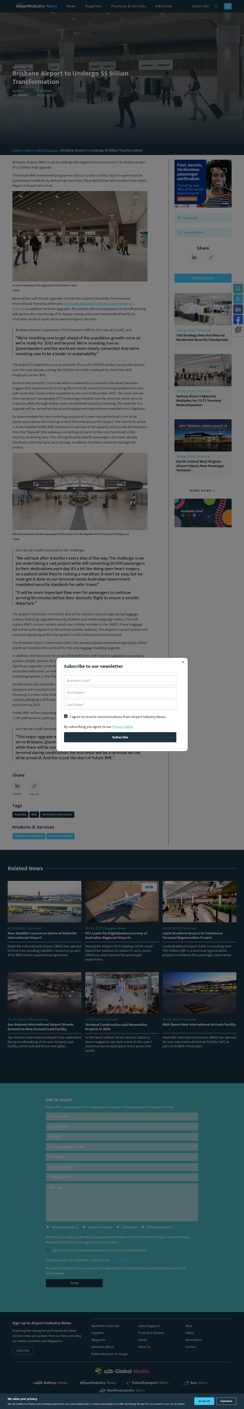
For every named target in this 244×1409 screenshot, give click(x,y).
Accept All (204, 1401)
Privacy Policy (122, 727)
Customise (226, 1401)
